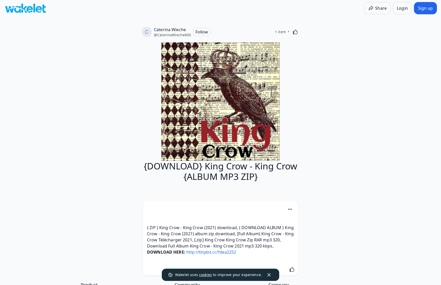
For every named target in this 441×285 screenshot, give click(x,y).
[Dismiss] (269, 275)
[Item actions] (290, 209)
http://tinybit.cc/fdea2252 (211, 252)
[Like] (295, 32)
